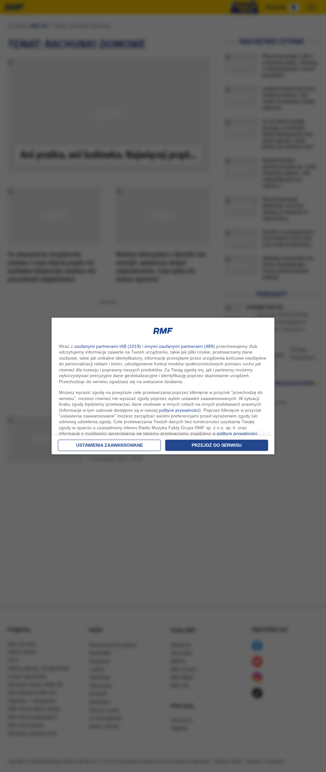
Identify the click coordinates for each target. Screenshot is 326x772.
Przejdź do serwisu (217, 445)
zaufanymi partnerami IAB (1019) (107, 346)
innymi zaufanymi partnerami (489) (180, 346)
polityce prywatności (179, 410)
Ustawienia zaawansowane (109, 445)
